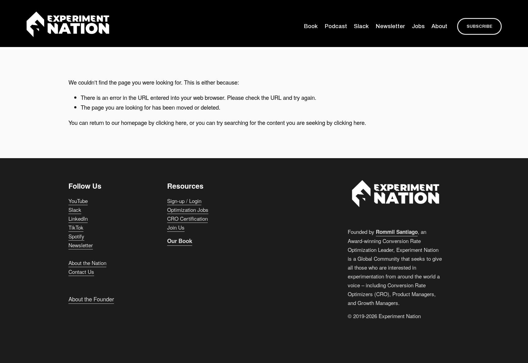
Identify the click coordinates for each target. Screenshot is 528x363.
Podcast (336, 26)
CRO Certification (187, 218)
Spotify (76, 236)
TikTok (75, 227)
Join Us (176, 227)
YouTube (78, 201)
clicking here (171, 122)
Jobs (418, 26)
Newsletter (390, 26)
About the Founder (91, 299)
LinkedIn (78, 218)
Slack (361, 26)
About (439, 26)
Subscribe (479, 26)
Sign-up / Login (184, 201)
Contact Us (81, 271)
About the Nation (87, 263)
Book (311, 26)
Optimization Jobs (187, 209)
